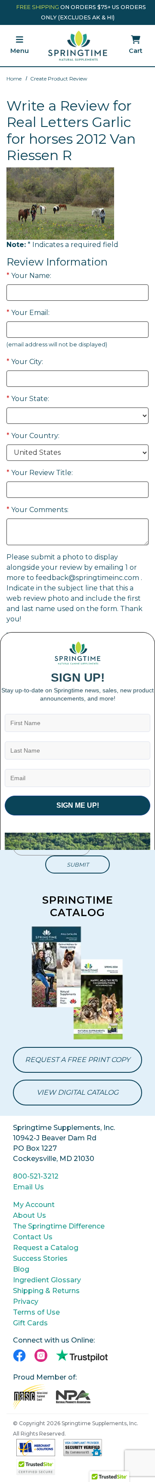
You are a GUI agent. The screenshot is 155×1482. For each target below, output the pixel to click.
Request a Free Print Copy (77, 1060)
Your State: (27, 399)
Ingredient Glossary (47, 1280)
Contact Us (33, 1237)
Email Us (28, 1187)
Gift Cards (30, 1323)
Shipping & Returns (46, 1291)
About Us (29, 1215)
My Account (34, 1205)
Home (14, 78)
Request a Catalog (45, 1248)
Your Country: (32, 436)
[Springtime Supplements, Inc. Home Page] (77, 45)
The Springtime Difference (59, 1226)
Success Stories (40, 1258)
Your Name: (28, 276)
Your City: (24, 362)
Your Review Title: (39, 473)
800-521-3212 (36, 1176)
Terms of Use (36, 1312)
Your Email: (28, 313)
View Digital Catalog (77, 1092)
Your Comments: (37, 510)
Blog (21, 1269)
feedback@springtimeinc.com (87, 578)
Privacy (25, 1301)
